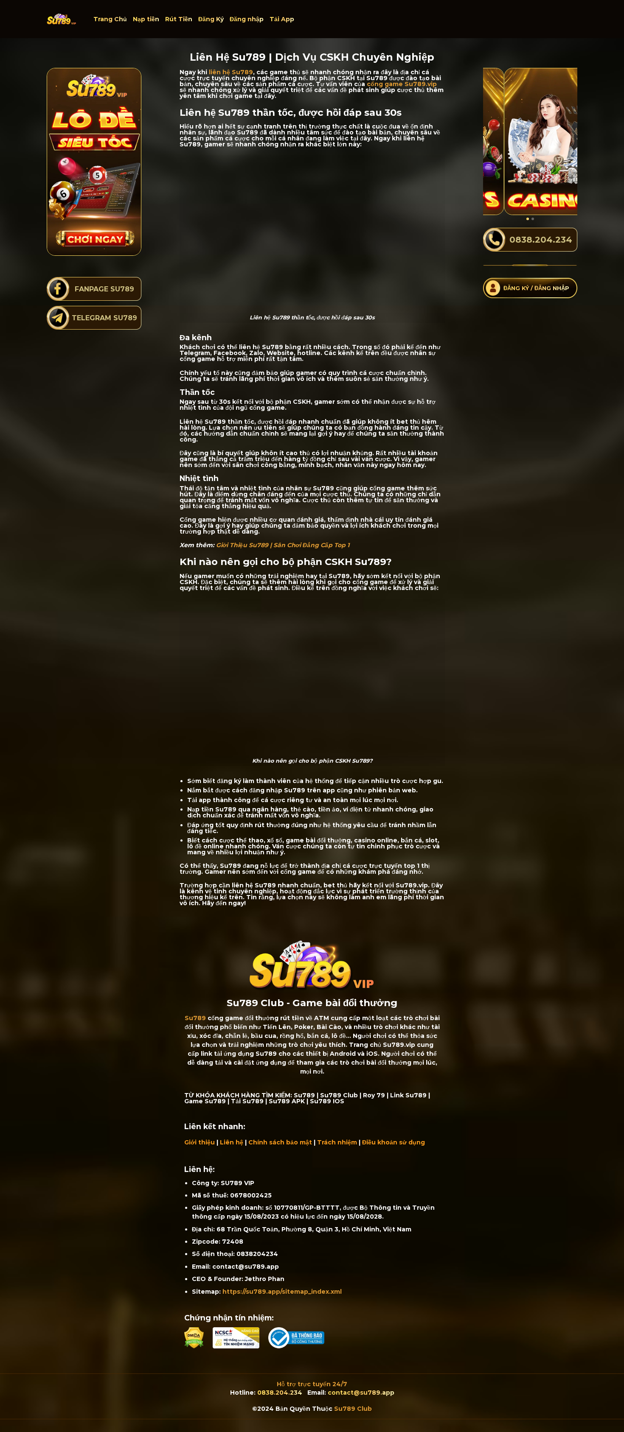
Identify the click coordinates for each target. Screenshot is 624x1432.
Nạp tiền (146, 19)
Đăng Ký (211, 19)
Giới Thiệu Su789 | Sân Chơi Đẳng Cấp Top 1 (282, 545)
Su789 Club (353, 1408)
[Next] (564, 141)
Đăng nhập (247, 19)
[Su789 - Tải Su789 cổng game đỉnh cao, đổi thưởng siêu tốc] (61, 19)
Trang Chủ (110, 19)
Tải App (282, 19)
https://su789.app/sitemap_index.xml (282, 1291)
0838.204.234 (279, 1392)
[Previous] (495, 141)
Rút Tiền (178, 19)
